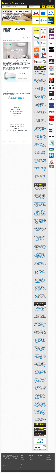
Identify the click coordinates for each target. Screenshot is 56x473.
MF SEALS (43, 153)
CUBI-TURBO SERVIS (38, 389)
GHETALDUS (37, 386)
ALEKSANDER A (43, 111)
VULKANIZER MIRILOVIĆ (41, 96)
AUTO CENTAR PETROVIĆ (41, 136)
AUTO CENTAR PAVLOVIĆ (40, 324)
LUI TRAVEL (43, 189)
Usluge (29, 3)
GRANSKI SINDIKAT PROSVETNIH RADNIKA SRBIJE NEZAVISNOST (40, 248)
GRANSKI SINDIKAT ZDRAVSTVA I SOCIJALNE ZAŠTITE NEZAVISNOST (40, 253)
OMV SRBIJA (37, 73)
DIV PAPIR (44, 121)
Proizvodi (35, 3)
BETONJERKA (37, 333)
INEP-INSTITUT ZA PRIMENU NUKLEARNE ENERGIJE (40, 281)
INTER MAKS (40, 340)
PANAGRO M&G (38, 315)
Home (52, 3)
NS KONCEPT (40, 377)
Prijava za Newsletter (45, 0)
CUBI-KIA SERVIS (41, 395)
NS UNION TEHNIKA (42, 297)
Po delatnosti (41, 459)
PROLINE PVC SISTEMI (42, 78)
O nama (48, 457)
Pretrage (41, 3)
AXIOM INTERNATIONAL (38, 130)
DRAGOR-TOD (40, 321)
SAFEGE (41, 145)
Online (31, 457)
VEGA (39, 317)
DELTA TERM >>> (19, 139)
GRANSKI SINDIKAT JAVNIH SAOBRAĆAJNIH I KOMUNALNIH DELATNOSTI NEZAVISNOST (40, 244)
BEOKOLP (44, 142)
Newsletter (22, 464)
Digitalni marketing (22, 467)
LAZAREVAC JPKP (39, 195)
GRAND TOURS (38, 87)
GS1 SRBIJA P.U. (42, 94)
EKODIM (37, 197)
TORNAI (40, 119)
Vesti (21, 462)
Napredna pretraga (49, 6)
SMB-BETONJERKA (41, 262)
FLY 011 (44, 322)
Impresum (5, 465)
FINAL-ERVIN (43, 346)
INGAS (36, 188)
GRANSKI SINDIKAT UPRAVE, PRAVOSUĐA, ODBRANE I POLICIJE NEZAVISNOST (40, 219)
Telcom (47, 3)
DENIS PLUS (38, 82)
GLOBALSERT (40, 152)
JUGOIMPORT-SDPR (42, 417)
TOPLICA (36, 162)
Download (49, 459)
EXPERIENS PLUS (38, 144)
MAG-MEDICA (40, 372)
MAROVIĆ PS (40, 106)
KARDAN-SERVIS (41, 293)
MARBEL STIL (38, 338)
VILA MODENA (38, 113)
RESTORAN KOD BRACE (41, 410)
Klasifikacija (40, 462)
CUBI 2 (43, 387)
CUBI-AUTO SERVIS (40, 401)
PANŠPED (43, 313)
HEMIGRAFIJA (37, 369)
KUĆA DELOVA (43, 264)
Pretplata (22, 457)
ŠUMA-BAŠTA (36, 261)
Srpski (50, 0)
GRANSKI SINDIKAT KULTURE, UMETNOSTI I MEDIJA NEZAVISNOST (40, 257)
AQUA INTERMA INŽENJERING (40, 168)
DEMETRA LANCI (41, 419)
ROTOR (40, 110)
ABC (39, 457)
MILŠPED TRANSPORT (38, 269)
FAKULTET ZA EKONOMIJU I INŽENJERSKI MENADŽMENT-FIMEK (40, 310)
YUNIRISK (43, 370)
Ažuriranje (22, 459)
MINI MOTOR (37, 135)
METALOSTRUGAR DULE (40, 353)
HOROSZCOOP (40, 331)
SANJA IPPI (44, 146)
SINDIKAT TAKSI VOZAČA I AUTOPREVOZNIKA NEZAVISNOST (40, 234)
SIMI (44, 373)
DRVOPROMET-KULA (38, 286)
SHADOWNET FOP (39, 350)
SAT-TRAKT (41, 348)
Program (31, 459)
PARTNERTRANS (38, 365)
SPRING (36, 382)
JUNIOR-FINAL (43, 329)
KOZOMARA (40, 288)
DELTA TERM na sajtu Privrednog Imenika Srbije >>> (20, 141)
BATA (44, 363)
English (52, 0)
